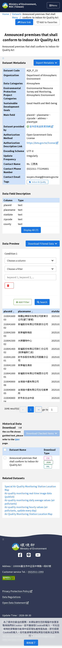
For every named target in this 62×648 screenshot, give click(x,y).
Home (5, 14)
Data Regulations (11, 597)
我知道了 (31, 642)
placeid (8, 311)
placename (24, 311)
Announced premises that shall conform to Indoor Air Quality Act (40, 15)
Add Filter (23, 302)
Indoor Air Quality (38, 182)
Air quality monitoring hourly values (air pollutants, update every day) (26, 508)
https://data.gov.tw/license (41, 142)
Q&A (17, 439)
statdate (56, 311)
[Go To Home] (19, 5)
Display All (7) (31, 230)
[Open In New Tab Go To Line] (29, 555)
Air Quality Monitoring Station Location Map (28, 514)
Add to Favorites (48, 22)
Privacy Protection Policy (16, 591)
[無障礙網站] (8, 578)
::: (3, 58)
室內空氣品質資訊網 (40, 126)
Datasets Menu (16, 15)
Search (43, 302)
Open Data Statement (14, 602)
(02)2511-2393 (36, 571)
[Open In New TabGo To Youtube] (38, 555)
